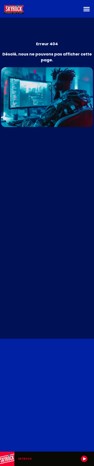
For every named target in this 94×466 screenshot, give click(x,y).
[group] (47, 459)
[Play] (84, 459)
